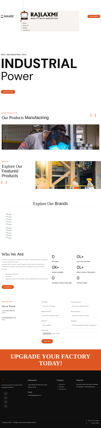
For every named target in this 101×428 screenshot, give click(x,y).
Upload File (44, 330)
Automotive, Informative (11, 274)
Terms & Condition (93, 421)
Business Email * (46, 311)
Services (61, 387)
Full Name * (44, 302)
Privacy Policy (95, 423)
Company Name (76, 302)
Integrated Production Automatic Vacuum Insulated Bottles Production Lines (26, 279)
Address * (44, 321)
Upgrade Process (8, 92)
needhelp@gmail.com (9, 317)
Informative (8, 276)
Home (24, 23)
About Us (26, 25)
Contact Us (51, 8)
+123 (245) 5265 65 (8, 311)
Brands (25, 28)
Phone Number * (76, 311)
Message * (74, 321)
